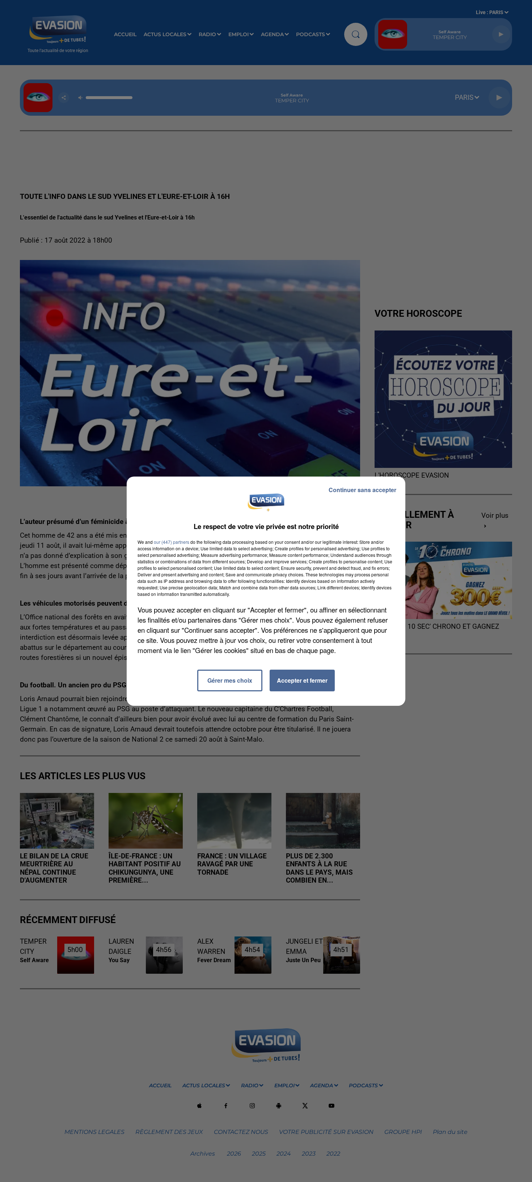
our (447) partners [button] (171, 542)
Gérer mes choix (229, 680)
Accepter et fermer (302, 680)
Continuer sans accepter (362, 490)
